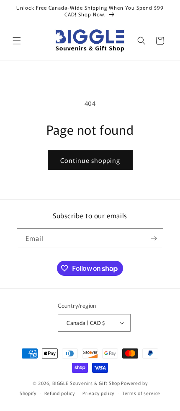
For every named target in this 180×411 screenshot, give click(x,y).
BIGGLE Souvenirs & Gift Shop (86, 383)
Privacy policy (98, 393)
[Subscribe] (153, 238)
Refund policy (59, 393)
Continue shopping (90, 160)
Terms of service (141, 393)
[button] (17, 40)
